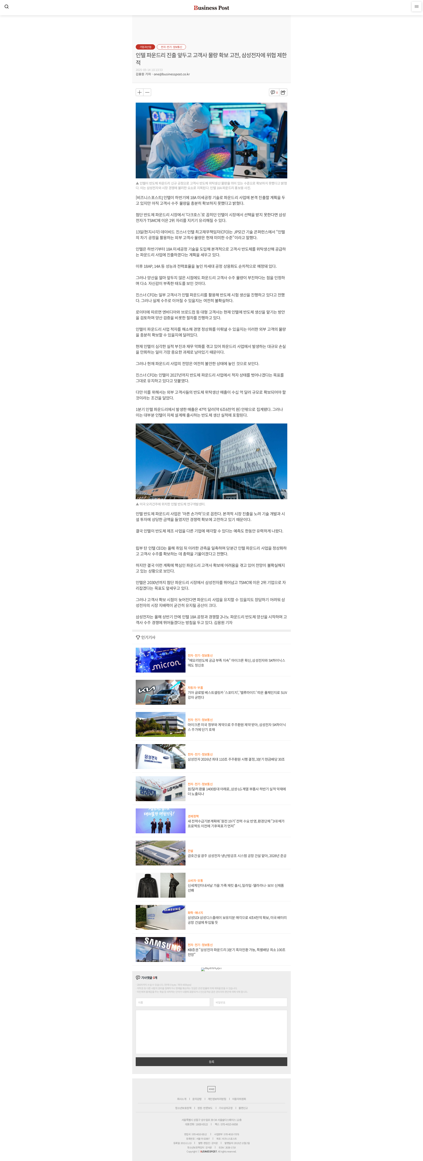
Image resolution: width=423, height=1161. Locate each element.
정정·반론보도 (205, 1108)
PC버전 (211, 1089)
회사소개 (181, 1099)
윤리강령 (197, 1099)
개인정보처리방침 (217, 1099)
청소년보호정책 (183, 1108)
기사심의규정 (225, 1108)
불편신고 (243, 1108)
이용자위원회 (239, 1099)
